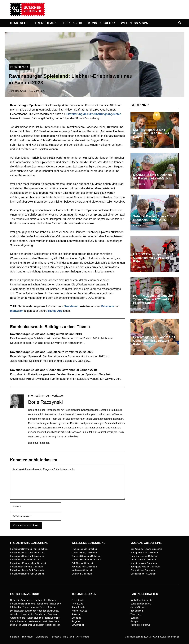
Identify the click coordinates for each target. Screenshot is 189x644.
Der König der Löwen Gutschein (146, 549)
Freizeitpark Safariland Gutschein (26, 567)
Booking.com (136, 611)
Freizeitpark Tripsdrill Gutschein (25, 559)
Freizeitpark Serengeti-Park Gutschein (29, 549)
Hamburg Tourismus (140, 625)
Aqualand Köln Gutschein (84, 567)
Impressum (27, 637)
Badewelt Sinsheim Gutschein (86, 556)
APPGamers (83, 637)
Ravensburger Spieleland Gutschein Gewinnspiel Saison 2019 (53, 369)
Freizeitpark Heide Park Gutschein (27, 556)
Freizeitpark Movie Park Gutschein (27, 570)
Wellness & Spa (79, 611)
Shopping (76, 618)
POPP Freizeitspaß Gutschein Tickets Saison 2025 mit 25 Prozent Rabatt (154, 299)
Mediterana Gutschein (82, 570)
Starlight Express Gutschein (144, 552)
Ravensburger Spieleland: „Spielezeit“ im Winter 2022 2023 (51, 351)
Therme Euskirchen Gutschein (86, 559)
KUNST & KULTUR (101, 23)
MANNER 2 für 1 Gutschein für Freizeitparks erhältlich (152, 176)
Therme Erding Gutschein (84, 552)
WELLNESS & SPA (134, 23)
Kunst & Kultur (79, 607)
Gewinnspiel (78, 625)
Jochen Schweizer (139, 607)
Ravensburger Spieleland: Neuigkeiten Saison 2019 (46, 333)
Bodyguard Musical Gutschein (145, 567)
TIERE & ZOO (72, 23)
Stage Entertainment (140, 604)
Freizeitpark (77, 600)
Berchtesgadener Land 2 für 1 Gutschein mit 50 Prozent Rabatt (154, 340)
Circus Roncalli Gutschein (143, 574)
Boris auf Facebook (39, 442)
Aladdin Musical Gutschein (143, 563)
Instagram (16, 310)
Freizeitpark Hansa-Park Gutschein (27, 574)
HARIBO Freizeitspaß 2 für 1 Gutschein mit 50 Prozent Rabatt (153, 257)
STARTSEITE (19, 23)
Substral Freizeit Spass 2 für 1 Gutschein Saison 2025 (154, 218)
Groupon (134, 621)
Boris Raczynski (17, 91)
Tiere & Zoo (77, 604)
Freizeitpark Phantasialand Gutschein (28, 563)
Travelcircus (136, 614)
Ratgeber (76, 621)
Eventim (134, 618)
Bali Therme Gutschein (83, 563)
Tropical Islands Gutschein (85, 549)
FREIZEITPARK (46, 23)
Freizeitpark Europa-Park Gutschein (27, 552)
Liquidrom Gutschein (82, 574)
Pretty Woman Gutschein (142, 570)
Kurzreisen (77, 614)
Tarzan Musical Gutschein (143, 559)
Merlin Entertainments (141, 600)
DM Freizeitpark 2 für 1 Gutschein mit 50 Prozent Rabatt (151, 133)
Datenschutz (42, 637)
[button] (179, 23)
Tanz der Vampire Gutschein (144, 556)
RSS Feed (68, 637)
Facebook (107, 306)
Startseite (14, 637)
